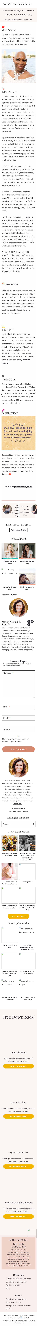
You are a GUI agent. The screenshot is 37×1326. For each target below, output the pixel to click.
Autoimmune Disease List (16, 1282)
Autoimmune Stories (18, 530)
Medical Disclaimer (24, 1266)
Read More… (17, 804)
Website (6, 729)
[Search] (33, 824)
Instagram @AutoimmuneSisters (18, 1305)
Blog (8, 1288)
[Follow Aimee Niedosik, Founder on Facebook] (28, 621)
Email (6, 718)
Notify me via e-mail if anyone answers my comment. (15, 740)
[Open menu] (32, 3)
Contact (9, 1309)
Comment (8, 673)
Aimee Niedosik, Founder (14, 19)
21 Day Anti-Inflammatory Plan (18, 1278)
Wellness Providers (13, 1285)
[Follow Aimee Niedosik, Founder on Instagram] (32, 621)
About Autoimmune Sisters (16, 1299)
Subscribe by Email (13, 1302)
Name (6, 706)
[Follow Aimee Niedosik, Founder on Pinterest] (28, 624)
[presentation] (10, 551)
